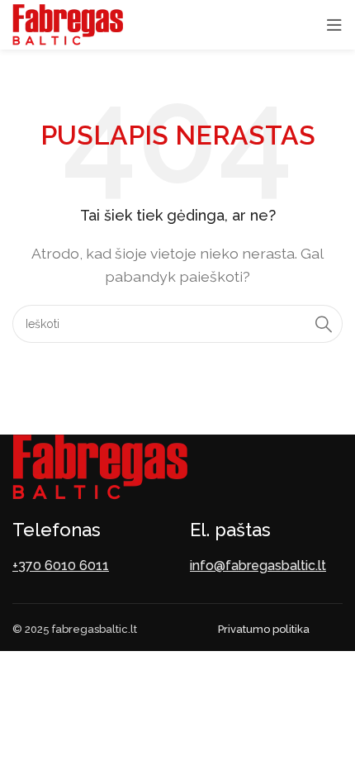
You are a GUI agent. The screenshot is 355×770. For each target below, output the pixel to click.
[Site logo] (67, 23)
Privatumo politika (264, 629)
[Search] (324, 324)
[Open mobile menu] (334, 24)
